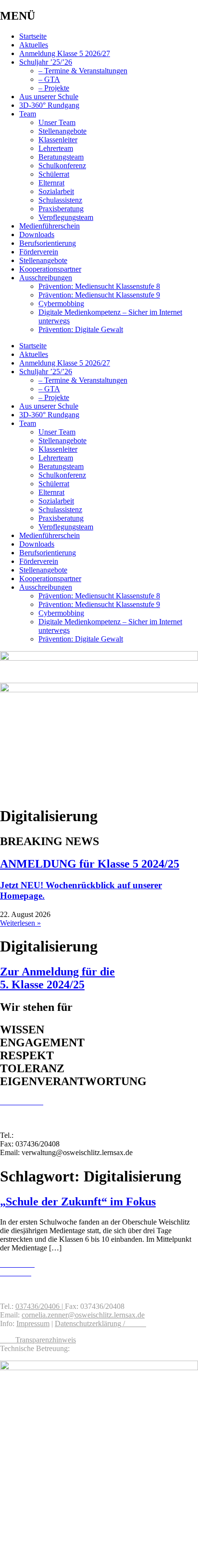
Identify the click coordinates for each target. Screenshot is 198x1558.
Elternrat (51, 183)
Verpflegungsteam (65, 217)
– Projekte (53, 88)
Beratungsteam (61, 157)
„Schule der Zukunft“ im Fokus (78, 1201)
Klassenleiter (57, 140)
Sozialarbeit (56, 191)
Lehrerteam (55, 148)
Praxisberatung (61, 209)
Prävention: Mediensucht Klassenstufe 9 (99, 295)
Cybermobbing (61, 303)
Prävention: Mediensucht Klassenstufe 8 (99, 286)
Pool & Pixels (92, 1348)
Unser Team (56, 122)
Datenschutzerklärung (88, 1323)
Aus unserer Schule (48, 96)
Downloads (36, 234)
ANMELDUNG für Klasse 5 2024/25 (89, 864)
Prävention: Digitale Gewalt (80, 329)
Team (27, 114)
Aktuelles (33, 45)
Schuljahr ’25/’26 (45, 62)
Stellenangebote (62, 131)
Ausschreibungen (45, 278)
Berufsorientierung (47, 243)
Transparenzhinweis (45, 1340)
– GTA (49, 79)
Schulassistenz (60, 200)
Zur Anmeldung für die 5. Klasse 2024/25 (57, 978)
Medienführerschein (49, 226)
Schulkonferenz (62, 165)
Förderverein (38, 252)
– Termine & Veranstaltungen (82, 71)
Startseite (33, 36)
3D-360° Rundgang (49, 105)
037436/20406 (37, 1135)
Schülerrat (53, 174)
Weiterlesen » (20, 923)
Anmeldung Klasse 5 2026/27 (64, 53)
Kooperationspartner (50, 269)
